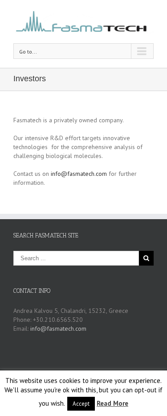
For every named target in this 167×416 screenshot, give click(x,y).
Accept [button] (81, 404)
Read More (112, 403)
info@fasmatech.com (79, 174)
